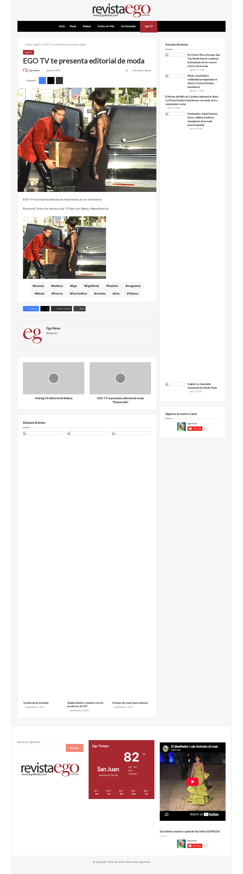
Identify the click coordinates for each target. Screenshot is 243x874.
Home (28, 44)
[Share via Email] (59, 80)
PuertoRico (79, 293)
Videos (133, 293)
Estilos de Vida (106, 26)
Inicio (62, 26)
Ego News (34, 70)
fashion (113, 286)
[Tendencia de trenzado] (42, 565)
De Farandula (128, 26)
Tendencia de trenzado (36, 702)
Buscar (74, 747)
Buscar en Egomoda (28, 741)
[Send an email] (41, 70)
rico (117, 293)
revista (100, 293)
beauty (39, 286)
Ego (74, 286)
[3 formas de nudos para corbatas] (131, 565)
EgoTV (148, 26)
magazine (134, 286)
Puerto (58, 293)
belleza (58, 286)
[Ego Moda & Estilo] (121, 10)
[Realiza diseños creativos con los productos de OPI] (87, 565)
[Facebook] (42, 80)
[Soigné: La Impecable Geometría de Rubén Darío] (175, 389)
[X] (50, 80)
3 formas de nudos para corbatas (130, 702)
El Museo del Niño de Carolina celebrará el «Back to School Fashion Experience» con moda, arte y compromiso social (191, 100)
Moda (73, 26)
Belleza (87, 26)
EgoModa (92, 286)
